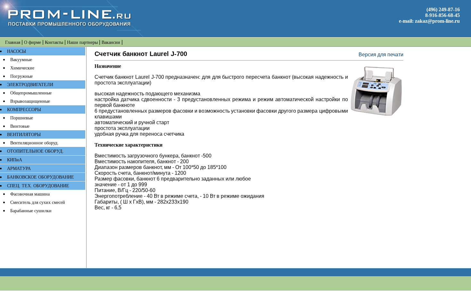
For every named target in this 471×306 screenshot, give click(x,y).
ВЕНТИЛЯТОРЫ (24, 134)
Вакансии (111, 42)
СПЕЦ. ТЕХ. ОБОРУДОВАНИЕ (38, 185)
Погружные (21, 76)
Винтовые (19, 126)
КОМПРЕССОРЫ (24, 109)
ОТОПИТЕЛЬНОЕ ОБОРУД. (35, 151)
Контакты (54, 42)
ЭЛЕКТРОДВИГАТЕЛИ (30, 84)
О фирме (32, 42)
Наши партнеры (82, 42)
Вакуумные (21, 59)
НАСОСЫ (16, 51)
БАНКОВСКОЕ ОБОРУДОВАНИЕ (40, 177)
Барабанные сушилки (31, 210)
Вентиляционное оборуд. (34, 143)
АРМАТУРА (19, 168)
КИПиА (14, 159)
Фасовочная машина (30, 194)
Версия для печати (381, 54)
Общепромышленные (31, 93)
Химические (22, 68)
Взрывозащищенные (30, 101)
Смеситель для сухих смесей (37, 202)
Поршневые (21, 118)
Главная (12, 42)
